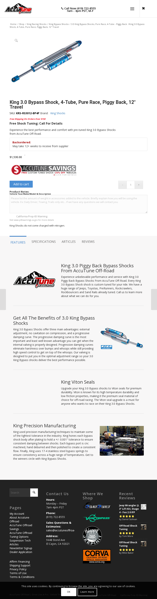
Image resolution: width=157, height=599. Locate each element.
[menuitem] (133, 8)
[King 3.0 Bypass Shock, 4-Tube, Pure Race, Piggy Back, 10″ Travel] (3, 299)
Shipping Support (20, 565)
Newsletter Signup (21, 548)
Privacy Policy (18, 569)
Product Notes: (19, 191)
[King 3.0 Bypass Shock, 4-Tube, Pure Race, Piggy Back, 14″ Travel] (154, 299)
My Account (17, 513)
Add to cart (21, 184)
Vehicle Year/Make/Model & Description (30, 194)
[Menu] (132, 8)
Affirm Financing (20, 561)
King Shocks (57, 113)
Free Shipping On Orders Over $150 (27, 118)
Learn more (87, 591)
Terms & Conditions (22, 577)
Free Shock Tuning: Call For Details (36, 123)
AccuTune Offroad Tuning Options (21, 534)
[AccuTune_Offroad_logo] (17, 8)
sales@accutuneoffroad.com (64, 530)
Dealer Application (21, 552)
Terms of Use (18, 573)
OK (68, 591)
